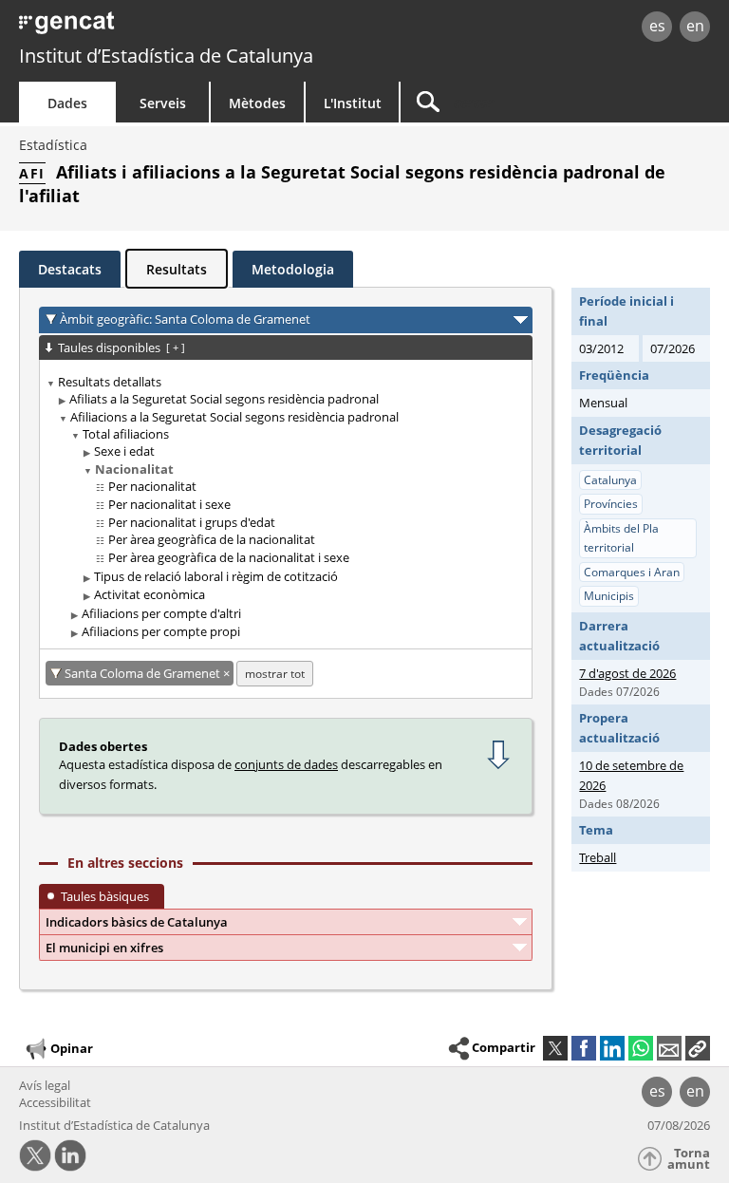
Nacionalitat (134, 469)
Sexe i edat (124, 451)
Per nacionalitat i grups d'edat (191, 522)
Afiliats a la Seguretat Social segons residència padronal (224, 398)
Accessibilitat (55, 1102)
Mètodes (257, 103)
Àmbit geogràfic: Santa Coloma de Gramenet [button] (185, 319)
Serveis (163, 103)
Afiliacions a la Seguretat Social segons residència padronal (234, 416)
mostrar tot (275, 674)
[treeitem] (282, 507)
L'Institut (353, 103)
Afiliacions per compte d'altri (161, 613)
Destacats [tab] (70, 269)
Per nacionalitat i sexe (169, 504)
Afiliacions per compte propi (161, 631)
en (695, 25)
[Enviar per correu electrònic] (669, 1048)
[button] (697, 1048)
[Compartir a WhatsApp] (640, 1048)
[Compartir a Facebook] (583, 1048)
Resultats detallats (109, 381)
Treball (597, 857)
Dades (67, 103)
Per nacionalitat (152, 486)
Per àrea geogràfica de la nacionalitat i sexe (228, 557)
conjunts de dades (286, 764)
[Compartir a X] (555, 1048)
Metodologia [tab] (293, 269)
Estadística (53, 145)
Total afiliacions (126, 433)
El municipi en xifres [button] (104, 947)
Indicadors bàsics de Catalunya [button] (137, 921)
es (657, 25)
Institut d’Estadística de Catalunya (166, 55)
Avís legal (44, 1085)
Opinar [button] (71, 1048)
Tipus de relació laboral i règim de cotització (216, 576)
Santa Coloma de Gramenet (144, 673)
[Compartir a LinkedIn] (612, 1048)
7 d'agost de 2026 (627, 673)
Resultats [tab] (176, 269)
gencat (157, 28)
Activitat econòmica (149, 594)
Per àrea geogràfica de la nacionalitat (211, 539)
